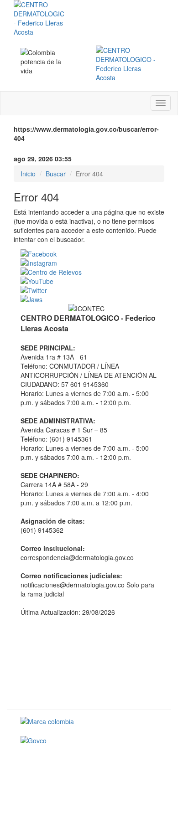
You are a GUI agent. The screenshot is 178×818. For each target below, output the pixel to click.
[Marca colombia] (89, 721)
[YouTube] (89, 281)
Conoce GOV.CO (133, 761)
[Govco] (89, 740)
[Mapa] (89, 662)
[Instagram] (89, 263)
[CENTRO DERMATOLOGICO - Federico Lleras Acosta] (126, 64)
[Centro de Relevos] (89, 272)
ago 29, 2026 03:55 (43, 158)
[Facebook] (89, 253)
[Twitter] (89, 290)
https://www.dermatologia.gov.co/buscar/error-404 (86, 133)
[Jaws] (89, 299)
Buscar (56, 173)
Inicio (28, 173)
